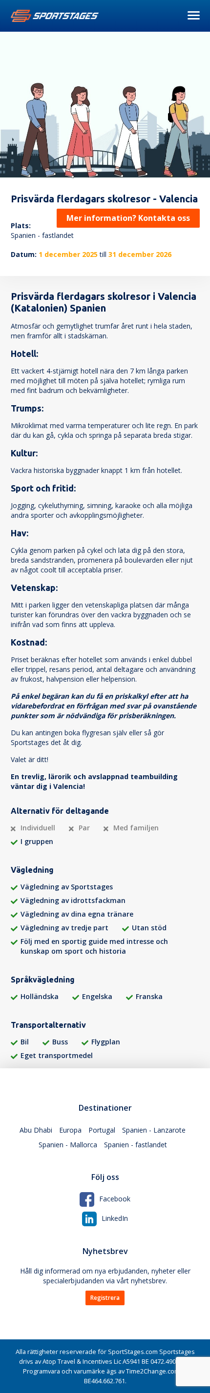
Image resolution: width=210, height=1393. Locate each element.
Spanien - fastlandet (135, 1144)
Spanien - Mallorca (68, 1144)
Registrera (105, 1298)
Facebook (114, 1198)
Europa (70, 1130)
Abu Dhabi (36, 1130)
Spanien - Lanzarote (154, 1130)
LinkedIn (115, 1218)
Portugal (101, 1130)
